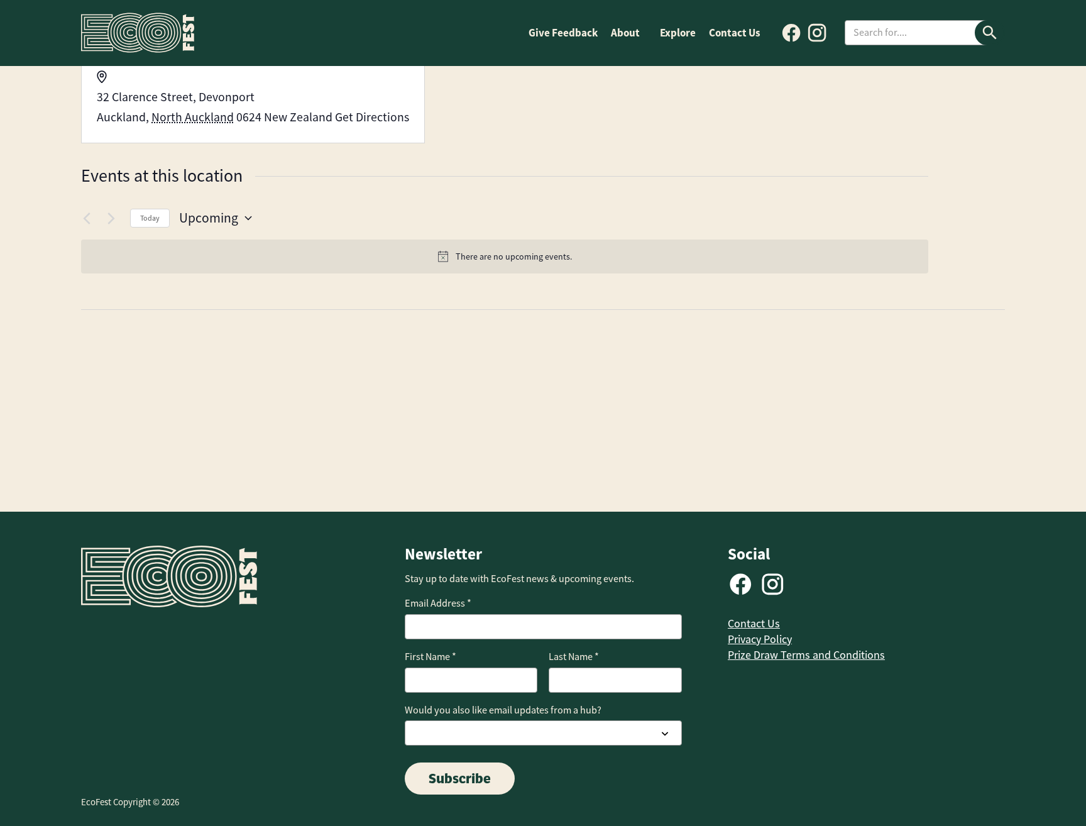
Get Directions (372, 117)
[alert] (504, 257)
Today (150, 218)
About (625, 33)
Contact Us (734, 33)
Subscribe (460, 778)
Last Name (574, 657)
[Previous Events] (88, 218)
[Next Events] (113, 218)
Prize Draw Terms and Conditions (806, 655)
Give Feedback (563, 33)
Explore (678, 33)
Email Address (438, 603)
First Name (430, 657)
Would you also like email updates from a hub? (503, 710)
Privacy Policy (760, 639)
